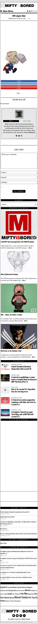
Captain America (22, 587)
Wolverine (17, 594)
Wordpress (18, 601)
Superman (31, 594)
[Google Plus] (17, 615)
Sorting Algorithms (11, 590)
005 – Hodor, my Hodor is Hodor (11, 315)
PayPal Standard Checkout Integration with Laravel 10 (21, 367)
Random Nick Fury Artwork (7, 517)
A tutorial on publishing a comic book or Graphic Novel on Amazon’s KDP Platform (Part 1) (24, 379)
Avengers (29, 587)
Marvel (27, 590)
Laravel (9, 593)
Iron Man (24, 593)
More (30, 248)
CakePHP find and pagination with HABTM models (17, 242)
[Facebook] (28, 11)
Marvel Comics (21, 597)
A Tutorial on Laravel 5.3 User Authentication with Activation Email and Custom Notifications (18, 566)
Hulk (13, 598)
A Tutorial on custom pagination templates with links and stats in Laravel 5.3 (23, 402)
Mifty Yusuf (25, 619)
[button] (35, 204)
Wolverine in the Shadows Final (11, 351)
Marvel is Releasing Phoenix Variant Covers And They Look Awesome (18, 534)
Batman (14, 587)
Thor (13, 594)
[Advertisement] (19, 35)
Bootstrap (7, 597)
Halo (5, 594)
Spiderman (3, 590)
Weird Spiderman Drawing (9, 274)
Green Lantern (21, 590)
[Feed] (34, 11)
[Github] (32, 11)
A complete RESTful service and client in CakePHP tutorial (16, 577)
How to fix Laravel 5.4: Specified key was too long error (23, 390)
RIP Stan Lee (3, 529)
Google (9, 587)
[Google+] (30, 11)
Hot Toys (32, 597)
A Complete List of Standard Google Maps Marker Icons (15, 572)
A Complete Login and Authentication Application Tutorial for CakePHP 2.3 (16, 552)
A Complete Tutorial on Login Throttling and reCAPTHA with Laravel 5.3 (22, 414)
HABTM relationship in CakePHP (11, 248)
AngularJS (3, 587)
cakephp (33, 590)
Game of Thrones (10, 601)
